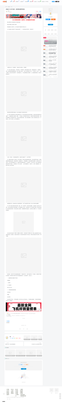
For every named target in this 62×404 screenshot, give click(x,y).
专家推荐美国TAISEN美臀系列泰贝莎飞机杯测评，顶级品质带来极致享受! (53, 57)
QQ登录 (24, 368)
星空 (10, 336)
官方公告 (12, 389)
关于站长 (8, 390)
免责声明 (8, 394)
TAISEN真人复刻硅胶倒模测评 (53, 75)
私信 (40, 11)
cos (15, 395)
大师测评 (17, 1)
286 (12, 338)
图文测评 (21, 390)
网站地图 (23, 397)
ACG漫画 (16, 393)
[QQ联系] (9, 399)
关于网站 (8, 389)
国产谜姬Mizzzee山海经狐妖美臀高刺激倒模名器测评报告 (53, 68)
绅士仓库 (39, 1)
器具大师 (12, 397)
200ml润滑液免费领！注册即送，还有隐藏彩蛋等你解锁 (23, 19)
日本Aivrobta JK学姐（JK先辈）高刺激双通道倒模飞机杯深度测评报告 (53, 64)
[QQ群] (60, 394)
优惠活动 (31, 1)
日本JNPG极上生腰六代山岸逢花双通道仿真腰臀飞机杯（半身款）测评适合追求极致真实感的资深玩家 (53, 50)
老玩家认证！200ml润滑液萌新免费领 (52, 60)
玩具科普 (27, 1)
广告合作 (12, 390)
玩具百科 (22, 1)
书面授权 (9, 314)
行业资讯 (35, 1)
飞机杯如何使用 (22, 394)
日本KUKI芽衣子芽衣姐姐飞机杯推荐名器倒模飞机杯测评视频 (53, 46)
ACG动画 (16, 390)
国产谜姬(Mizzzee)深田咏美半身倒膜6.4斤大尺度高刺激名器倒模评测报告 (53, 71)
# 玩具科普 (8, 322)
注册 (26, 364)
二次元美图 (16, 394)
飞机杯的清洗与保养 (23, 395)
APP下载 (46, 1)
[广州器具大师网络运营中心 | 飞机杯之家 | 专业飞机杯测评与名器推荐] (4, 393)
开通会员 (58, 1)
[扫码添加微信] (60, 396)
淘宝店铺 (43, 1)
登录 (21, 364)
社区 (14, 1)
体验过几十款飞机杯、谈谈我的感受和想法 (15, 9)
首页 (11, 1)
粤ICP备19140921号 (18, 397)
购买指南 (8, 393)
